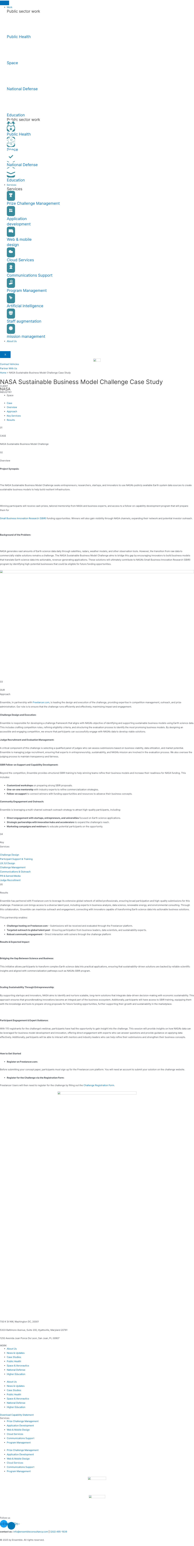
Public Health (19, 36)
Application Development (20, 1425)
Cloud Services (20, 260)
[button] (9, 364)
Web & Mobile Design (18, 1429)
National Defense (22, 89)
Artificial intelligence (25, 306)
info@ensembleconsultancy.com (30, 1531)
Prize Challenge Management (33, 203)
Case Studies (14, 1357)
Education (16, 115)
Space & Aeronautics (18, 1365)
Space (12, 63)
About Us (12, 341)
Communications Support (29, 275)
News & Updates (16, 1352)
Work (9, 7)
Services (11, 184)
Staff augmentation (24, 321)
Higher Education (16, 1374)
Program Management (27, 290)
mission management (26, 336)
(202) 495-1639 (58, 1531)
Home (3, 372)
